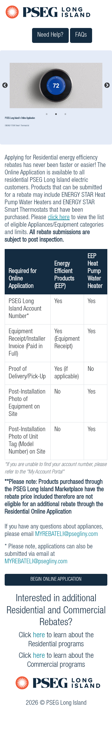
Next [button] (107, 85)
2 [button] (56, 114)
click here (59, 218)
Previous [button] (5, 85)
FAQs (81, 35)
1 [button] (47, 114)
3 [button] (65, 114)
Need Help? (50, 35)
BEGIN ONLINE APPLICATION (56, 579)
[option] (56, 85)
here (39, 635)
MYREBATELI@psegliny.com (66, 535)
